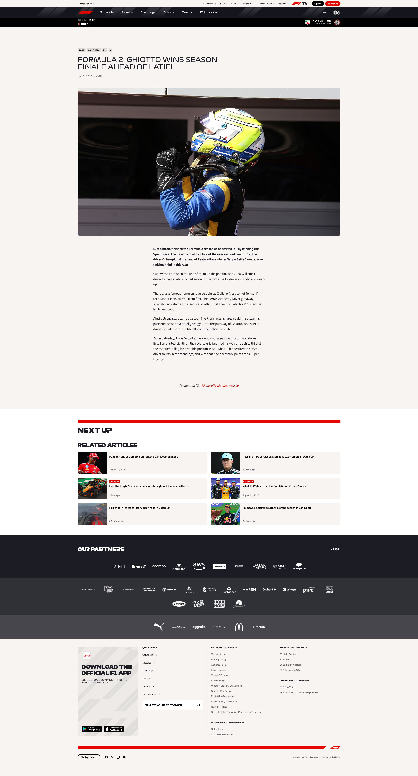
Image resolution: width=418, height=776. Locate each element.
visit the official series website (219, 385)
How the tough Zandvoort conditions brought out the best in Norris (149, 486)
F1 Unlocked (209, 12)
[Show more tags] (110, 50)
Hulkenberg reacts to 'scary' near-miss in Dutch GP (139, 508)
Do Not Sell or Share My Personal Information (236, 712)
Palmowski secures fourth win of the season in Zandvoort (277, 508)
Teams (187, 12)
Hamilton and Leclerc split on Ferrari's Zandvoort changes (143, 457)
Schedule (107, 12)
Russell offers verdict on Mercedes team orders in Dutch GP (278, 457)
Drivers (168, 12)
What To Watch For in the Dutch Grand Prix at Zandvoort (276, 486)
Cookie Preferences (222, 735)
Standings (148, 12)
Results (127, 12)
